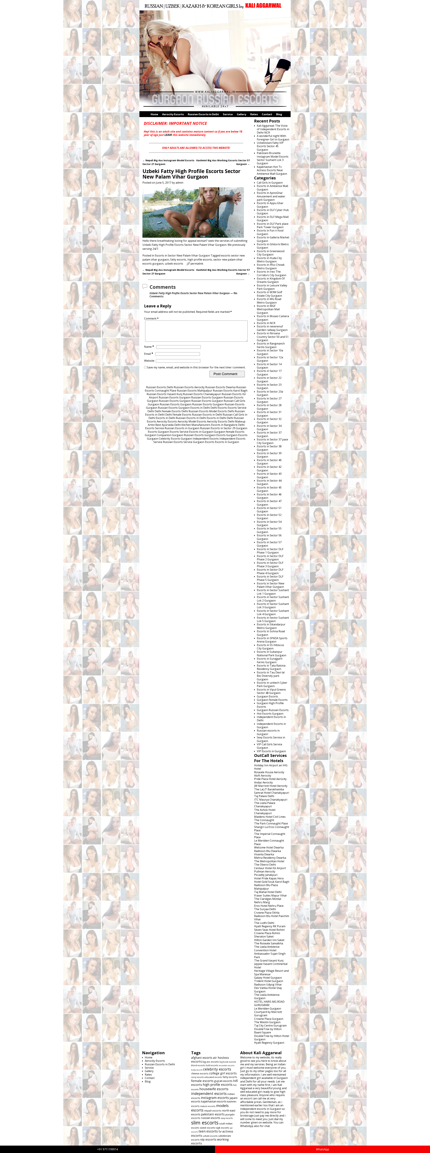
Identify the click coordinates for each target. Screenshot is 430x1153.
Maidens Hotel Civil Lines (270, 817)
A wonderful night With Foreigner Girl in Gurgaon (273, 137)
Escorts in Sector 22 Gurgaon (269, 379)
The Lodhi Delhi (264, 923)
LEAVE (168, 135)
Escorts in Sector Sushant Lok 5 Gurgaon (273, 619)
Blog (279, 114)
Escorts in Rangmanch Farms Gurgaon (271, 345)
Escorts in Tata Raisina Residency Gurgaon (271, 667)
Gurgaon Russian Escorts (188, 435)
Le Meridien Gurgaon (267, 1008)
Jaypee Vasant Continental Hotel (270, 965)
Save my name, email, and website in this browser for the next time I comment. (196, 367)
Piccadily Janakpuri (265, 875)
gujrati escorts (223, 1081)
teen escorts (208, 1131)
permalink (196, 263)
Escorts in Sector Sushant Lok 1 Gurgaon (273, 591)
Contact (267, 114)
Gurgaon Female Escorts (272, 700)
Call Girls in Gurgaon (270, 182)
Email (148, 354)
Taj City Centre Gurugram (270, 1025)
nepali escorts (212, 1110)
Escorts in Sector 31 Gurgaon (269, 413)
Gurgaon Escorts (215, 435)
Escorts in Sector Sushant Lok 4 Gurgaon (273, 612)
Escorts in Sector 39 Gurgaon (269, 454)
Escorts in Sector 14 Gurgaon (269, 365)
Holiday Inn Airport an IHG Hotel (270, 767)
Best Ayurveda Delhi (168, 425)
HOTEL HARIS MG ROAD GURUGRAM (269, 1003)
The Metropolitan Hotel (269, 861)
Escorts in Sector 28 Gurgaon (269, 406)
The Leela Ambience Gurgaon (267, 996)
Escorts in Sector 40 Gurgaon (269, 461)
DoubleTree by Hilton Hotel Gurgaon (271, 1037)
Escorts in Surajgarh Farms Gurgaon (269, 660)
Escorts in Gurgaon (201, 432)
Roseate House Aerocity (269, 772)
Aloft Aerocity (262, 775)
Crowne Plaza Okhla (266, 912)
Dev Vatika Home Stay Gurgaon (268, 989)
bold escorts (212, 1065)
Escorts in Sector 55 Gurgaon (269, 530)
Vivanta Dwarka (264, 854)
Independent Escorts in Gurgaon (271, 725)
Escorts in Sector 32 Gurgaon (269, 420)
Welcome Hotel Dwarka (269, 847)
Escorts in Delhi (200, 408)
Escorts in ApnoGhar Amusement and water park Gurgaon (271, 196)
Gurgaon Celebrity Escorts (163, 438)
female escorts (202, 1081)
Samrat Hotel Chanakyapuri (271, 793)
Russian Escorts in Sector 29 (217, 428)
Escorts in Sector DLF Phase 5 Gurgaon (270, 578)
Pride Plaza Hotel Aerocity (270, 779)
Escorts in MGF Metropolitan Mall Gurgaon (268, 309)
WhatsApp (322, 1149)
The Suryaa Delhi (265, 909)
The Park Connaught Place (271, 823)
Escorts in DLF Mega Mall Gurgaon (273, 218)
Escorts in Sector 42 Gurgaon (269, 468)
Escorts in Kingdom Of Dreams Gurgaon (271, 280)
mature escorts (208, 1106)
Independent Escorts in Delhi (271, 718)
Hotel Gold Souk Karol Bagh (271, 882)
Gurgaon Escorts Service (173, 432)
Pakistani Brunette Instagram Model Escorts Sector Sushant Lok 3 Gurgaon (272, 158)
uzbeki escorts (174, 263)
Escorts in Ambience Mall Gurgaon (272, 187)
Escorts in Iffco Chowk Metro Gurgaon (271, 266)
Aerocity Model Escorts (192, 421)
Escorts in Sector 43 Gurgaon (269, 475)
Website (149, 360)
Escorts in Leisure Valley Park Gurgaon (272, 287)
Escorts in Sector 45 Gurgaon (269, 489)
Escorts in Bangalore (224, 425)
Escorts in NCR (266, 323)
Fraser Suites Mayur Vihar (270, 895)
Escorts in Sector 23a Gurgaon (270, 393)
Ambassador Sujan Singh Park (270, 955)
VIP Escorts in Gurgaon (271, 751)
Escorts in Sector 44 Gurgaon (269, 482)
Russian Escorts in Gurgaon (182, 428)
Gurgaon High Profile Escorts (270, 704)
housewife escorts (213, 1089)
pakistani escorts (213, 1114)
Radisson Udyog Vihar (268, 984)
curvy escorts (197, 1077)
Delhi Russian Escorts (194, 411)
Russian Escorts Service (177, 442)
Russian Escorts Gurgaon (174, 397)
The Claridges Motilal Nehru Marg (267, 900)
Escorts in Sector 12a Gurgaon (270, 358)
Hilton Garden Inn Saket (269, 940)
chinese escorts (199, 1073)
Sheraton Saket (264, 936)
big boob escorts (228, 1061)
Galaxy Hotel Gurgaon (268, 977)
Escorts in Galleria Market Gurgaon (273, 239)
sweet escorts (207, 1127)
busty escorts (196, 1070)
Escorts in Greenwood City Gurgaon (270, 252)
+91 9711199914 (107, 1149)
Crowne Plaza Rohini (267, 933)
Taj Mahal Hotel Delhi (268, 892)
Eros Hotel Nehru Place (269, 906)
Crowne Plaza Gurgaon (268, 1019)
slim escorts (205, 1122)
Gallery (241, 114)
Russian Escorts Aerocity (189, 387)
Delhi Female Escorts (168, 411)
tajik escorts (222, 1127)
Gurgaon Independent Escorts (200, 438)
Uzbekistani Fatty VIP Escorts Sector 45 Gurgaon (270, 146)
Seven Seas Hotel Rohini (269, 930)
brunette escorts (226, 1065)
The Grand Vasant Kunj (268, 960)
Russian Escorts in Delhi (203, 114)
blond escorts (198, 1065)
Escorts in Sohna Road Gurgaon (271, 632)
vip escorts (208, 1139)
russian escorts (210, 1118)
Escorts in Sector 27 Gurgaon (269, 400)
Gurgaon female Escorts (229, 432)
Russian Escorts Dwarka (220, 387)
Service (228, 114)
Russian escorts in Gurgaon (268, 732)
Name (149, 347)
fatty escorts (178, 259)
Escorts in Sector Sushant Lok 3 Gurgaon (273, 605)
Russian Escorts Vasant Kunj (164, 394)
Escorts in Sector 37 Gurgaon (269, 434)
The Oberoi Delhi (265, 864)
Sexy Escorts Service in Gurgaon (271, 739)
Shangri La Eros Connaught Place (271, 828)
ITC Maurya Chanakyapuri (270, 799)
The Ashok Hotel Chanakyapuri (264, 811)
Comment (151, 318)
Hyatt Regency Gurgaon (269, 1042)
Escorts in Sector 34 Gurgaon (269, 427)
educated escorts (213, 1077)
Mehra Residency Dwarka (270, 858)
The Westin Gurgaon (267, 1022)
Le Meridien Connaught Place (269, 842)
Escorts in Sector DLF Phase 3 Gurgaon (270, 564)
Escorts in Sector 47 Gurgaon (269, 502)
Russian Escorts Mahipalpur (194, 390)
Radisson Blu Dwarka (267, 851)
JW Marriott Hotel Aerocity (270, 786)
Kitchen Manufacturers (195, 425)
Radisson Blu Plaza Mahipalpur (266, 886)
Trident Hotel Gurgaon (268, 981)
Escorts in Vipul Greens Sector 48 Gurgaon (271, 691)
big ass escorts (211, 1061)
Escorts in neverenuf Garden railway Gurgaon (272, 328)
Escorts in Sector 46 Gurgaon (269, 496)
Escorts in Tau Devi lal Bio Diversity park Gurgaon (271, 676)
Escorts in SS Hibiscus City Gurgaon (270, 646)
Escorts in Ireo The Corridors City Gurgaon (271, 273)
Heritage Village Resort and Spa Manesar (271, 972)
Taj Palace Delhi (264, 796)
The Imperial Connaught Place (269, 835)
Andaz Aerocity (263, 782)
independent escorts (209, 1093)
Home (154, 114)
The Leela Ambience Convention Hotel (267, 948)
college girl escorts (223, 1073)
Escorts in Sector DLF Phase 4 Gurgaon (270, 571)
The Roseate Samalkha (268, 943)
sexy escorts (227, 1118)
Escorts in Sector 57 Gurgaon (269, 543)
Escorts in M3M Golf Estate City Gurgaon (269, 293)
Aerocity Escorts (173, 114)
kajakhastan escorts (213, 1101)
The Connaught (264, 820)
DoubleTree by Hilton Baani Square (268, 1030)
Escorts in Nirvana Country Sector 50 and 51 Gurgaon (273, 336)
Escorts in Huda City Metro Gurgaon (269, 259)
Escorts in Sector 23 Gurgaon (269, 386)
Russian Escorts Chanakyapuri (202, 394)
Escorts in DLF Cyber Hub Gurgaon (273, 211)
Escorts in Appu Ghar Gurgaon (270, 204)
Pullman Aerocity (264, 871)
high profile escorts (199, 259)
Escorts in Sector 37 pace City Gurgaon (272, 441)
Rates (254, 114)
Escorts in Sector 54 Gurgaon (269, 523)
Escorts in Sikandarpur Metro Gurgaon (271, 626)
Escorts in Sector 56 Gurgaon (269, 537)
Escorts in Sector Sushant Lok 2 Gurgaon (273, 598)
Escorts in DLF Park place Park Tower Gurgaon (272, 225)
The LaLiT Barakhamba (269, 789)
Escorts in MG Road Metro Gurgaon (269, 300)
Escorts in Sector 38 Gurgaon (269, 448)
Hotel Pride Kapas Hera (269, 878)
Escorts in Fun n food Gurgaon (270, 232)
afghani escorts (201, 1058)
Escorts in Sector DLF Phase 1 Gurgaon (270, 550)
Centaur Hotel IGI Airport (270, 868)
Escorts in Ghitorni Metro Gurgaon (273, 245)
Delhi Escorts (218, 408)
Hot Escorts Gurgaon (270, 713)
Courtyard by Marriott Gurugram (268, 1013)
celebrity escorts (217, 1069)
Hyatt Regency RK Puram (269, 926)
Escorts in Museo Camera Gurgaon (273, 317)
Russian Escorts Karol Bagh (230, 390)
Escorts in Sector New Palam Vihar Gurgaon (182, 255)
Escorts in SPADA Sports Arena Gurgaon (272, 639)
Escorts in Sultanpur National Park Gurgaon (271, 653)
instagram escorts (215, 1097)
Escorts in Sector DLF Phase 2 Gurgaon (270, 557)
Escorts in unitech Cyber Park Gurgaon (272, 684)
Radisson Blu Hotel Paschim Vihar (271, 917)
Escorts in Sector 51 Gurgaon (269, 509)
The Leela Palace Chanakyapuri (264, 804)
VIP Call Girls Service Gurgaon (269, 746)
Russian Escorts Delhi (159, 387)
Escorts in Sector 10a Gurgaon (270, 352)
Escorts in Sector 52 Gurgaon (269, 516)
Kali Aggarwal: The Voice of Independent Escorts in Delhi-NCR (273, 129)
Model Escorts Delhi (221, 411)
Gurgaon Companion (158, 435)
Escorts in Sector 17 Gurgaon (269, 372)
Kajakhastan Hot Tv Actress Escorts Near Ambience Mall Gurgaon (272, 170)
